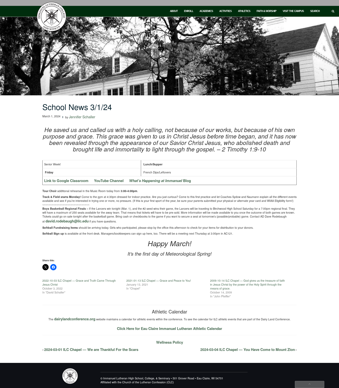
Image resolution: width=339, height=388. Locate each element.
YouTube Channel (109, 180)
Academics (206, 11)
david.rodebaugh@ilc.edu (67, 221)
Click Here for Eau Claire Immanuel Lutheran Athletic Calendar (169, 328)
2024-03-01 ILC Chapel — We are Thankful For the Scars (91, 349)
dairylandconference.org (74, 319)
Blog (160, 180)
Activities (225, 11)
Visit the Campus (293, 11)
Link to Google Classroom (66, 180)
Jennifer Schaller (82, 116)
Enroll (188, 11)
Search (315, 11)
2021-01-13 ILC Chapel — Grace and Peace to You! (158, 280)
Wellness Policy (169, 342)
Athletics (244, 11)
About (174, 11)
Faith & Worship (266, 11)
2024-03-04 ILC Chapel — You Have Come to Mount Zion (247, 349)
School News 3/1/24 (77, 106)
